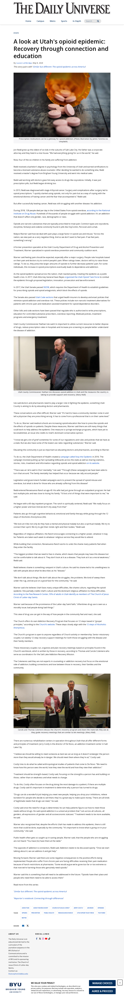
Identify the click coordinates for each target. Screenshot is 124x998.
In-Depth (77, 21)
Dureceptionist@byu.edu (18, 974)
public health (49, 913)
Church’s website (47, 624)
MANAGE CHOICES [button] (102, 983)
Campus (40, 21)
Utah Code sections (44, 297)
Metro (52, 21)
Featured (101, 913)
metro (24, 918)
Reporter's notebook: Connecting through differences (38, 898)
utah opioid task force (85, 913)
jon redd (90, 908)
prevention (35, 913)
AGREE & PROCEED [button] (102, 991)
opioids (24, 913)
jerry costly (78, 908)
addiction (25, 908)
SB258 (46, 287)
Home (28, 21)
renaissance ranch (65, 913)
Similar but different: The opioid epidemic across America (59, 66)
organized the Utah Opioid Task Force (81, 277)
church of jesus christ (61, 908)
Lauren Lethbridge (24, 63)
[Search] (98, 21)
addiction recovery (40, 908)
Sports (64, 21)
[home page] (62, 10)
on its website (93, 463)
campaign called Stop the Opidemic (76, 456)
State (16, 33)
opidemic (101, 908)
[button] (120, 982)
